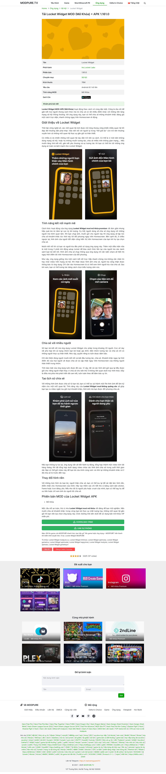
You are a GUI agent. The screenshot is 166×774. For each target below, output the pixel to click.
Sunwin (49, 740)
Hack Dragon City (82, 724)
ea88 (30, 745)
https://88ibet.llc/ (131, 745)
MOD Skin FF (100, 726)
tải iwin (92, 738)
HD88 (32, 742)
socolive (24, 740)
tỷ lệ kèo (60, 752)
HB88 (75, 749)
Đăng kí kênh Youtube (64, 549)
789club (114, 742)
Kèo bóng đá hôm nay (112, 747)
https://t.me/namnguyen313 (89, 761)
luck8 (111, 752)
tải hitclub (111, 735)
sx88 (54, 752)
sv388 (99, 749)
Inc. (83, 67)
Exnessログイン (108, 754)
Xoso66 (85, 740)
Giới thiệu (28, 710)
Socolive (141, 740)
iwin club (120, 735)
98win (52, 735)
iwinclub (131, 747)
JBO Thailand (119, 740)
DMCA (59, 710)
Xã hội (64, 8)
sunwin (127, 740)
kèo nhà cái (130, 742)
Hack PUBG (70, 724)
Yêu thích (55, 3)
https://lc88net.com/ (70, 745)
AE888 (96, 752)
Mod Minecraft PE (82, 3)
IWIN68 (109, 745)
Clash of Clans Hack (89, 729)
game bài (119, 738)
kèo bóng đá (121, 749)
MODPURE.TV (29, 3)
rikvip (86, 735)
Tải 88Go (74, 747)
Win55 (98, 740)
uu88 (57, 754)
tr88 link (124, 754)
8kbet (58, 735)
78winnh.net (132, 749)
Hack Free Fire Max (41, 724)
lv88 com (31, 747)
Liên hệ (51, 710)
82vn (48, 738)
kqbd (37, 742)
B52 (90, 735)
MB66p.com (73, 735)
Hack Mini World (74, 729)
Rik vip (124, 747)
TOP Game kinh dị (121, 729)
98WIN (51, 754)
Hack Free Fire (27, 724)
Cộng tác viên (71, 710)
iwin (81, 735)
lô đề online (119, 752)
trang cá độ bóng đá (51, 749)
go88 (60, 742)
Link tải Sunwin (87, 752)
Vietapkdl (127, 710)
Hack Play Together (57, 724)
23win (83, 757)
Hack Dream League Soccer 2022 (40, 726)
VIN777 (78, 740)
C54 (93, 749)
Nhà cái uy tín (44, 735)
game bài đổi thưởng (48, 742)
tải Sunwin (128, 752)
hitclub (71, 742)
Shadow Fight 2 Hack (135, 726)
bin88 (36, 740)
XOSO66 (92, 754)
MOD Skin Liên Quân (105, 729)
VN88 (67, 747)
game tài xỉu (98, 747)
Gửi (121, 695)
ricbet (31, 740)
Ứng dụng (100, 3)
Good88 (45, 747)
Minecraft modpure (60, 729)
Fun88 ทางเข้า (82, 754)
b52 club (98, 742)
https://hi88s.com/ (136, 754)
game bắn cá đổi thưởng (106, 738)
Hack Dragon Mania (98, 724)
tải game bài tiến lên (68, 754)
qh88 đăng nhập (109, 749)
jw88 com (104, 752)
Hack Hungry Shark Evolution (117, 724)
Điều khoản (40, 710)
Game (66, 3)
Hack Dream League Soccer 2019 (66, 726)
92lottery (55, 738)
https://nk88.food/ (54, 745)
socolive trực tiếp (100, 735)
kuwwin (82, 747)
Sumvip (92, 740)
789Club (37, 738)
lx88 (98, 745)
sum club (70, 740)
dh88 (49, 752)
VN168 (56, 740)
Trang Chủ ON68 (39, 745)
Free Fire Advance (87, 726)
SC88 (29, 735)
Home (44, 8)
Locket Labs (90, 67)
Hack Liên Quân (45, 729)
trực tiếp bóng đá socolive (134, 738)
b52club (89, 747)
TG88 (141, 745)
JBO (43, 738)
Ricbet (132, 735)
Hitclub (30, 738)
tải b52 (42, 740)
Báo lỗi (47, 549)
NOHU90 (137, 752)
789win (141, 749)
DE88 (38, 752)
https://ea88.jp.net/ (56, 747)
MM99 (44, 754)
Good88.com (118, 745)
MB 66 (34, 735)
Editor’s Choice (116, 3)
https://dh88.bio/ (28, 752)
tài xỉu (62, 738)
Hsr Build (138, 710)
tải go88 (78, 738)
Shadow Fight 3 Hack (30, 729)
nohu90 (65, 735)
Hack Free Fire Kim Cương (116, 726)
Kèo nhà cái (31, 749)
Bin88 (127, 735)
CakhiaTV (24, 742)
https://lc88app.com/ (87, 745)
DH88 (81, 749)
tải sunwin (69, 738)
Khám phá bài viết (51, 104)
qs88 (103, 745)
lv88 (43, 752)
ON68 (99, 754)
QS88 (134, 740)
